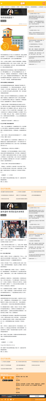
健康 (2, 6)
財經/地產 (3, 21)
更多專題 (40, 385)
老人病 (31, 385)
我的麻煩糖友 (34, 6)
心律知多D (41, 6)
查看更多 (17, 13)
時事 (18, 6)
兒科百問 (22, 385)
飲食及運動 (23, 384)
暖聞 (27, 376)
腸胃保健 (18, 385)
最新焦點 (18, 376)
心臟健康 (43, 384)
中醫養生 (32, 384)
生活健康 (28, 384)
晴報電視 (7, 6)
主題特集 (13, 6)
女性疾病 (27, 385)
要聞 (21, 376)
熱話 (24, 376)
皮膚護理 (35, 385)
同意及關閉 (37, 396)
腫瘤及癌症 (37, 384)
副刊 (22, 6)
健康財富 (27, 6)
